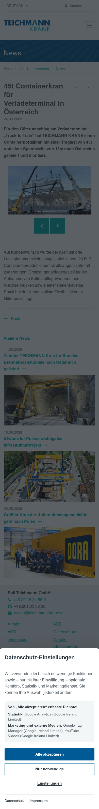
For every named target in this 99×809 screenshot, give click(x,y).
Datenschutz (15, 801)
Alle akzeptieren (49, 754)
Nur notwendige (49, 769)
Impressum (39, 801)
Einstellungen (49, 783)
